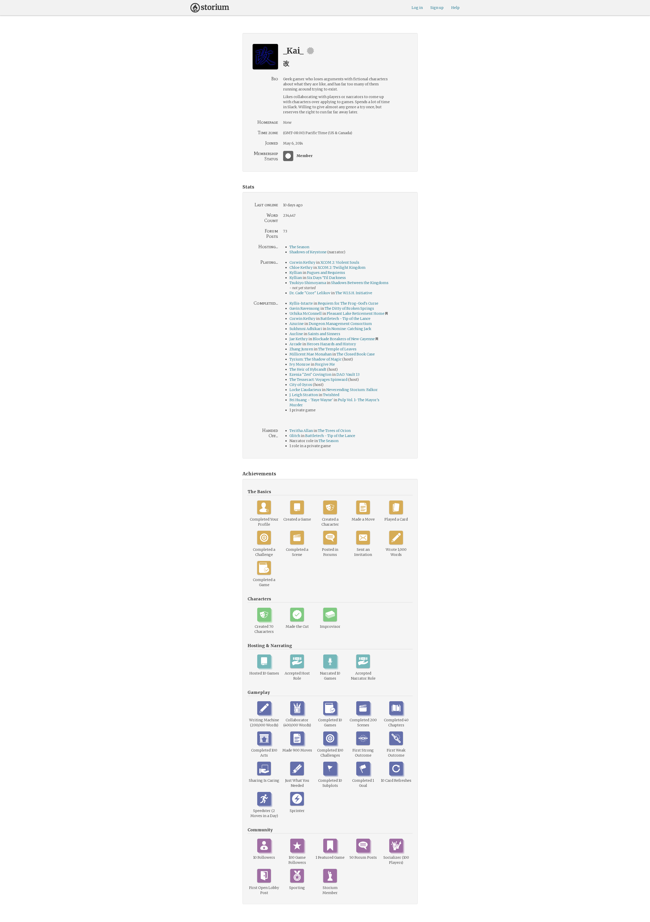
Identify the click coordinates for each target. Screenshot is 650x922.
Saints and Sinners (324, 334)
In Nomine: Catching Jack (349, 328)
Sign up (437, 7)
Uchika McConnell (305, 313)
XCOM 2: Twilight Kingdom (342, 267)
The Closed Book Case (356, 354)
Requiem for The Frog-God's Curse (348, 303)
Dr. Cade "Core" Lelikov (309, 293)
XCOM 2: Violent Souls (339, 262)
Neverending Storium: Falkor (352, 389)
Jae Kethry (298, 339)
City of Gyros (300, 384)
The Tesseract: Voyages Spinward (318, 379)
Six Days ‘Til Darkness (326, 277)
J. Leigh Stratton (303, 395)
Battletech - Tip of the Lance (345, 318)
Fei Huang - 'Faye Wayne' (311, 400)
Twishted (331, 395)
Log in (417, 7)
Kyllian (295, 272)
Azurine (296, 323)
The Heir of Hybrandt (307, 369)
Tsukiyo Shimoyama (307, 282)
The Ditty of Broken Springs (349, 308)
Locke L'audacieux (305, 389)
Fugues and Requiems (326, 272)
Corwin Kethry (302, 262)
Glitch (294, 435)
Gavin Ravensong (304, 308)
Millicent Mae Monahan (310, 354)
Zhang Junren (301, 349)
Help (455, 7)
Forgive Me (325, 364)
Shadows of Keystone (308, 252)
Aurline (296, 334)
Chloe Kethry (301, 267)
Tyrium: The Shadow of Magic (315, 359)
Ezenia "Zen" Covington (310, 374)
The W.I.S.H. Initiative (353, 293)
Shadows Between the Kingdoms (359, 282)
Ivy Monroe (299, 364)
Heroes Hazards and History (331, 344)
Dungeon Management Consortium (340, 323)
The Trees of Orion (334, 430)
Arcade (295, 344)
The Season (299, 247)
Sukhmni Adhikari (305, 328)
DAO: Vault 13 (348, 374)
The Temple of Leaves (337, 349)
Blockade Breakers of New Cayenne (344, 339)
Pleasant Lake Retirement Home (355, 313)
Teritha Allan (301, 430)
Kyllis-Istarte (301, 303)
